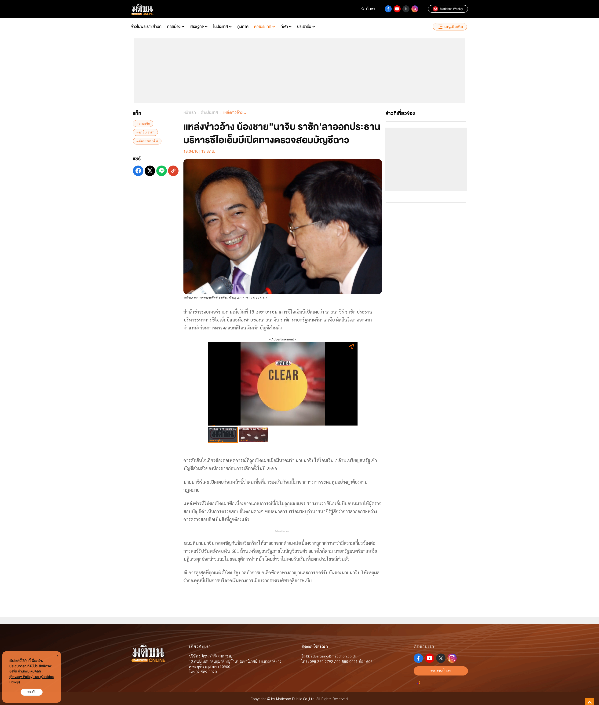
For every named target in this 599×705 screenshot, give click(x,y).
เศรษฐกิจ (197, 26)
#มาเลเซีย (143, 123)
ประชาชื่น (304, 26)
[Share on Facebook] (138, 171)
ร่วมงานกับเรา (441, 670)
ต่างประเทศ (262, 26)
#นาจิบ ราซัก (145, 132)
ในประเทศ (220, 26)
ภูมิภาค (242, 26)
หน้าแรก (189, 112)
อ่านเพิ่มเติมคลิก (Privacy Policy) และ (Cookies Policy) (31, 676)
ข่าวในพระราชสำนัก (146, 26)
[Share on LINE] (161, 171)
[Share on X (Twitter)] (150, 171)
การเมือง (173, 26)
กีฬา (284, 26)
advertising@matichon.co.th (333, 655)
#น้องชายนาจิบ (147, 141)
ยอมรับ (32, 692)
